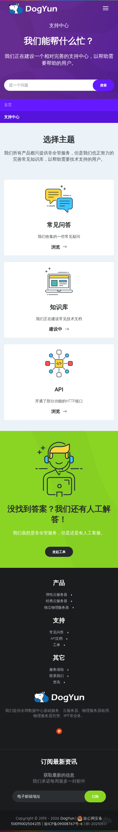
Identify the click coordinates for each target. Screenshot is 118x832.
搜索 (103, 85)
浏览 (55, 247)
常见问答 (59, 224)
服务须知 (57, 669)
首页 (8, 104)
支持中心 (59, 25)
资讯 (57, 682)
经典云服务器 (57, 601)
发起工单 (59, 552)
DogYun (67, 818)
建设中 (55, 329)
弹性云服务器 (57, 594)
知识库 (59, 307)
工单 (57, 644)
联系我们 (57, 675)
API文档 (57, 638)
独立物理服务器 (57, 607)
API (59, 389)
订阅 (95, 796)
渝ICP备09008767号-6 (63, 823)
